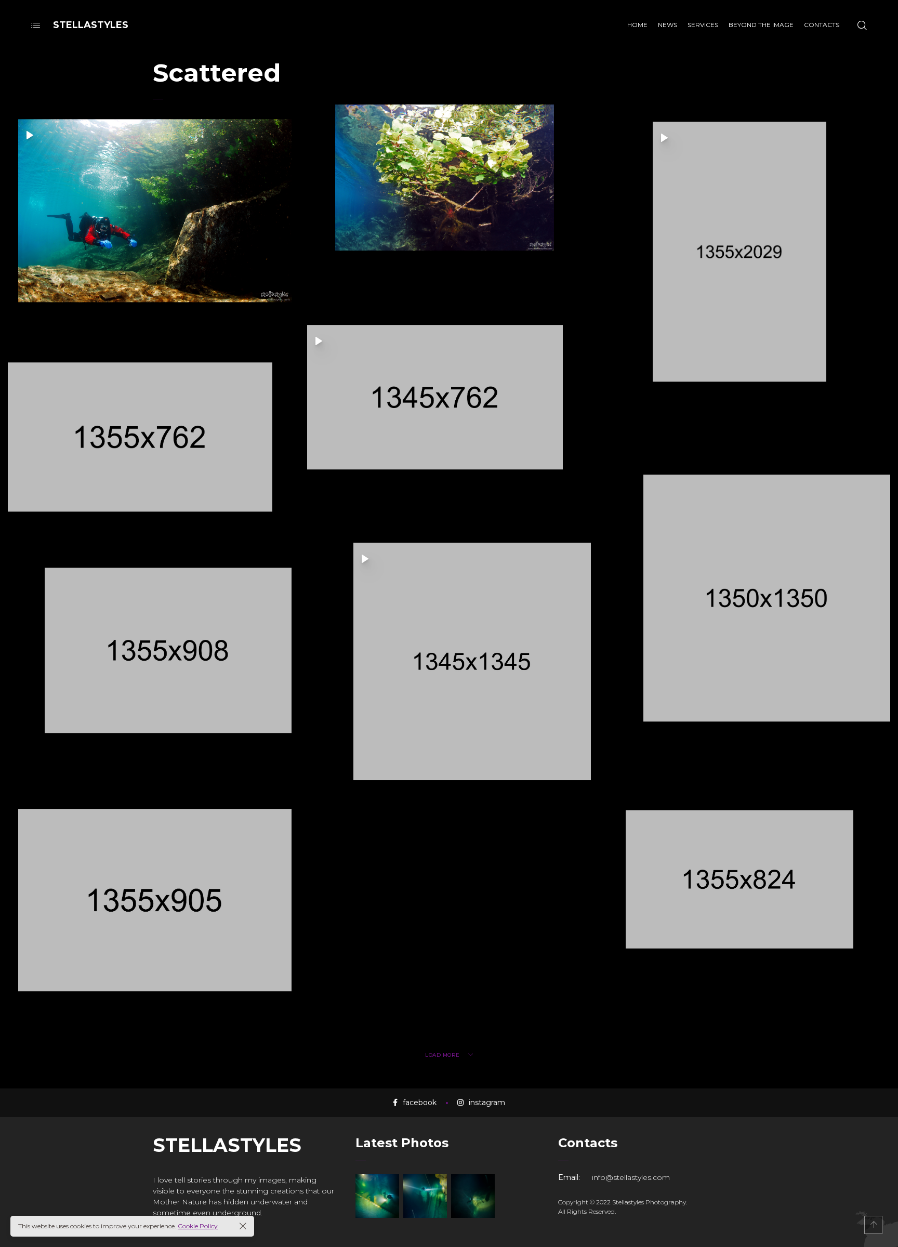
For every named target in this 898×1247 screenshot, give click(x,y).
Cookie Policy (198, 1226)
